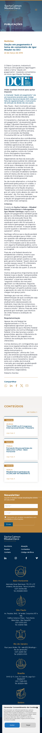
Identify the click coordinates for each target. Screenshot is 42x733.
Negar (28, 725)
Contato (7, 552)
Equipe (7, 549)
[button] (37, 708)
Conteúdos (25, 549)
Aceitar (12, 725)
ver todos (31, 412)
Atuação (24, 546)
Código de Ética (27, 552)
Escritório (8, 546)
